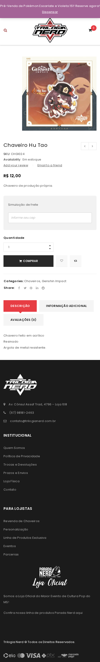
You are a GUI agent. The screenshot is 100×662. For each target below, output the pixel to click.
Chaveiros (32, 281)
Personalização (15, 529)
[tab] (20, 306)
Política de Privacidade (21, 456)
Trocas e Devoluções (20, 464)
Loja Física (11, 481)
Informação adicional (66, 306)
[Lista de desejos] (61, 261)
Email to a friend (49, 165)
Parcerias (11, 554)
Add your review (15, 165)
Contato (9, 489)
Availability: (12, 160)
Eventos (9, 546)
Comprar (30, 261)
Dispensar (50, 12)
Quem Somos (14, 448)
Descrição (20, 306)
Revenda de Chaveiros (21, 521)
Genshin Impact (54, 281)
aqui (79, 613)
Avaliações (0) (23, 320)
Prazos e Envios (15, 473)
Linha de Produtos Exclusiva (24, 538)
